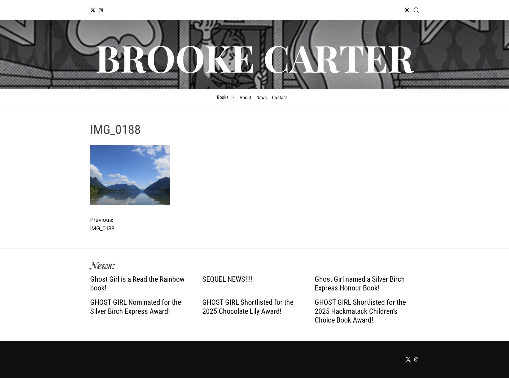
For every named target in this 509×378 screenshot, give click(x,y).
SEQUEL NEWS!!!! (227, 279)
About (245, 97)
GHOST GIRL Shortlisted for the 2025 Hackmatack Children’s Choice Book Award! (360, 311)
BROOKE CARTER (254, 57)
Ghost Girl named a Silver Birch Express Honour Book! (360, 284)
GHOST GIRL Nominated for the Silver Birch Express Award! (135, 307)
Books (223, 97)
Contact (279, 97)
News (261, 97)
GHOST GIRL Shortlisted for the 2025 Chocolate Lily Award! (247, 307)
